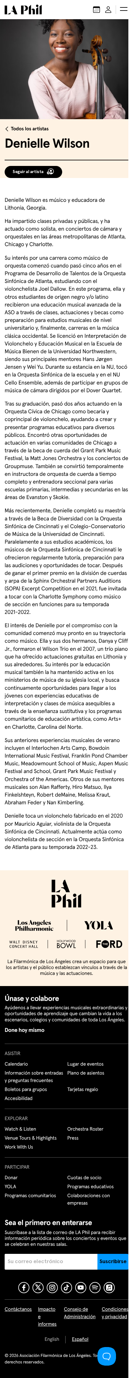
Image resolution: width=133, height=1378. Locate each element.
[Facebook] (23, 1287)
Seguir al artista (28, 172)
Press (73, 1138)
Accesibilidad (18, 1098)
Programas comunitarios (30, 1195)
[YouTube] (80, 1287)
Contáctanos (18, 1309)
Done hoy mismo (24, 1030)
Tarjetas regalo (82, 1089)
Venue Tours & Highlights (31, 1138)
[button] (123, 9)
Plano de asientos (86, 1073)
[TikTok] (66, 1287)
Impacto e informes (47, 1317)
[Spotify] (95, 1287)
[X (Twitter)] (38, 1287)
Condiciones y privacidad (115, 1313)
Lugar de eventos (85, 1064)
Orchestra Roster (85, 1129)
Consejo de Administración (80, 1313)
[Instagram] (52, 1287)
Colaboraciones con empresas (88, 1199)
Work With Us (19, 1147)
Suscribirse (113, 1261)
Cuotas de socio (84, 1178)
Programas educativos (90, 1187)
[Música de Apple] (109, 1287)
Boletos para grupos (26, 1089)
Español (80, 1339)
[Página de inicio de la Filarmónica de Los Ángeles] (23, 10)
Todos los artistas (30, 129)
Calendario (16, 1064)
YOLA (10, 1187)
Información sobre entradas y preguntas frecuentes (34, 1077)
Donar (11, 1178)
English (52, 1339)
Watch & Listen (20, 1129)
